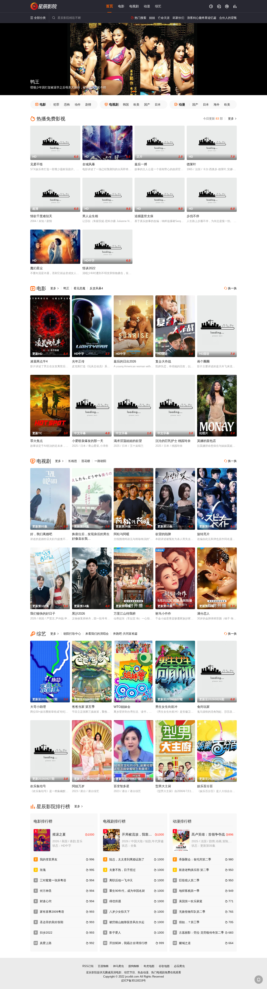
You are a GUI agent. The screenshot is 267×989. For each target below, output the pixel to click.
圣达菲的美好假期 (51, 922)
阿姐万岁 (78, 786)
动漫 (147, 6)
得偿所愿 (115, 901)
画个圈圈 (203, 361)
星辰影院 (91, 972)
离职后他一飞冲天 (121, 880)
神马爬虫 (118, 966)
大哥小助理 (38, 706)
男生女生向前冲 (166, 706)
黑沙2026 (78, 613)
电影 (121, 6)
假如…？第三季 (189, 922)
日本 (158, 104)
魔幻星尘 (36, 268)
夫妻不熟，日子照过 (122, 870)
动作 (78, 104)
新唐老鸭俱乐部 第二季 (194, 870)
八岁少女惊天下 (119, 911)
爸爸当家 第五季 (83, 706)
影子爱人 (115, 932)
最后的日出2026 (125, 361)
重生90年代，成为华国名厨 (127, 890)
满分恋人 (203, 613)
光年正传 (78, 361)
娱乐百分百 (205, 786)
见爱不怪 (36, 164)
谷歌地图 (164, 966)
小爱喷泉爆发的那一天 (87, 441)
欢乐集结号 (38, 786)
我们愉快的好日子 (42, 613)
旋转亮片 (203, 534)
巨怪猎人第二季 (189, 880)
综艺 (158, 6)
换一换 (230, 288)
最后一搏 (141, 164)
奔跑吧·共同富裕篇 (125, 633)
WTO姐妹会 (122, 706)
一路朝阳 (100, 461)
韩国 (126, 104)
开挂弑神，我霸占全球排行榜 (128, 943)
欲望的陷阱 (163, 534)
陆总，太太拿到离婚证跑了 (126, 859)
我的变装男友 (48, 859)
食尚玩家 (203, 706)
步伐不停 (193, 216)
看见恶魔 (79, 288)
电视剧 (134, 6)
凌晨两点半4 (39, 361)
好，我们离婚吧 (41, 534)
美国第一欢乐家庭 (190, 901)
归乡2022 (46, 932)
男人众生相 (90, 216)
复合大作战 (163, 361)
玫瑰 (43, 870)
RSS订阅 (87, 966)
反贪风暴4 (96, 288)
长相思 (72, 461)
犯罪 (56, 104)
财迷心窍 (46, 901)
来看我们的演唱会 (97, 633)
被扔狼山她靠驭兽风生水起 (126, 922)
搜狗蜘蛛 (133, 966)
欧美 (136, 104)
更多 (232, 118)
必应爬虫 (179, 966)
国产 (147, 104)
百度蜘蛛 (103, 966)
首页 (109, 6)
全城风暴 (88, 164)
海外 (216, 104)
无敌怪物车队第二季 (192, 911)
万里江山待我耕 (125, 613)
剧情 (88, 104)
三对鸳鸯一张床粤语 (53, 880)
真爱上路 (46, 943)
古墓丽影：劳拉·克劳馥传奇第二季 (201, 932)
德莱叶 (191, 164)
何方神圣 (46, 890)
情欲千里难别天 (41, 216)
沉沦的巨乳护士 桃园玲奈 (173, 441)
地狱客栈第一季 (189, 890)
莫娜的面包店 (206, 441)
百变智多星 (121, 786)
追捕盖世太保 (144, 216)
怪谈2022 (88, 268)
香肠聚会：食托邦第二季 (195, 859)
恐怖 (67, 104)
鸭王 (66, 288)
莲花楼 (85, 461)
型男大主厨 (163, 786)
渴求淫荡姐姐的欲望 (128, 441)
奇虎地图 (149, 966)
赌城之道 (185, 943)
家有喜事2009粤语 (52, 911)
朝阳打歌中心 (72, 633)
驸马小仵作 (163, 613)
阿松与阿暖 (121, 534)
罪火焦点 (36, 441)
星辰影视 (43, 6)
